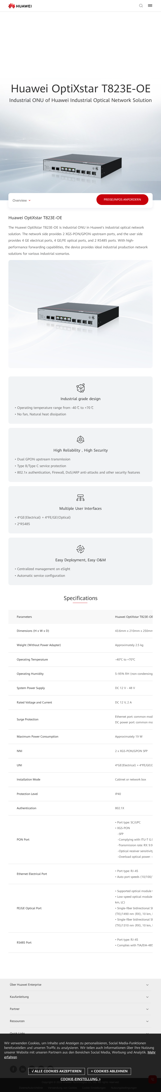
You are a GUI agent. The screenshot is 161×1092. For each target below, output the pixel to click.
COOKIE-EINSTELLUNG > (81, 1079)
